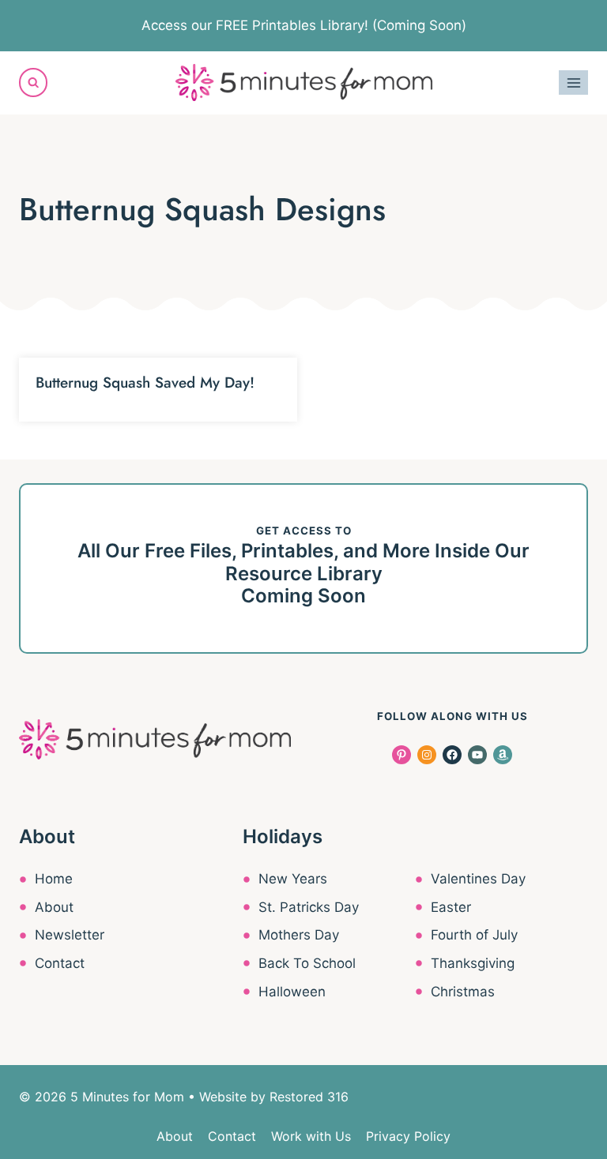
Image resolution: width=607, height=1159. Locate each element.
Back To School (307, 963)
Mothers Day (298, 935)
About (54, 907)
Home (54, 879)
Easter (451, 907)
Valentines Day (478, 879)
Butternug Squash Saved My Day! (145, 382)
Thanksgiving (473, 963)
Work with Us (311, 1136)
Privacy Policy (408, 1136)
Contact (60, 963)
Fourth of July (474, 935)
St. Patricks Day (308, 907)
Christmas (463, 992)
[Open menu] (573, 82)
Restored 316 (309, 1097)
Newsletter (69, 935)
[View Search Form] (33, 82)
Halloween (292, 992)
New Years (292, 879)
